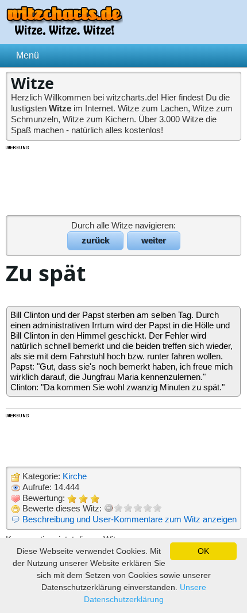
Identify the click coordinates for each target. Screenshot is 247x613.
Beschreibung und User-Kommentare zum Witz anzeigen (129, 519)
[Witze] (64, 32)
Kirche (75, 476)
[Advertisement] (123, 179)
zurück (95, 240)
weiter (153, 240)
